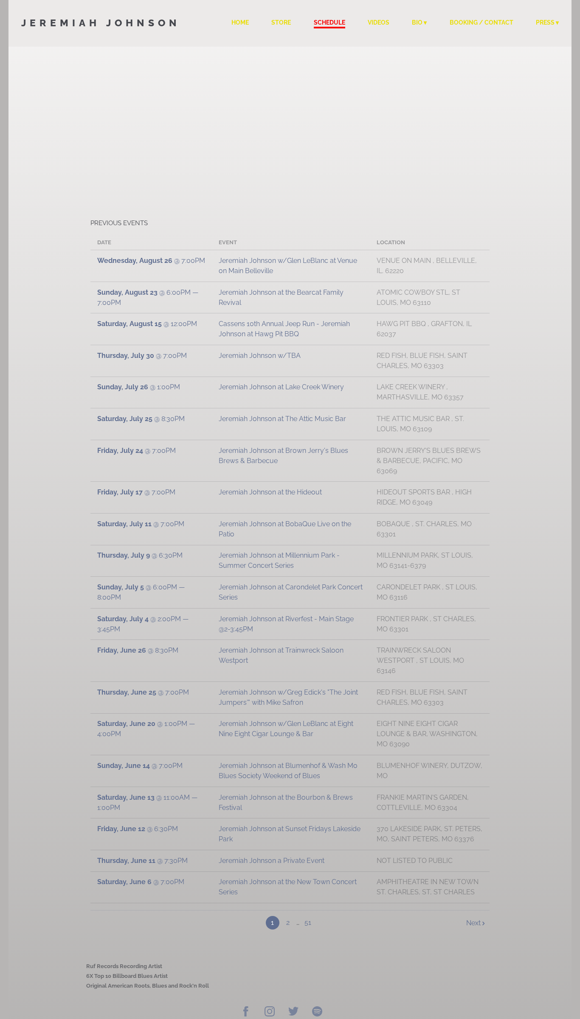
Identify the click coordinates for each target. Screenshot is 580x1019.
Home (240, 22)
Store (281, 22)
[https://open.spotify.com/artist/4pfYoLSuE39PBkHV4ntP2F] (317, 1012)
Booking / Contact (481, 22)
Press (545, 22)
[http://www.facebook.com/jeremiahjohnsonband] (246, 1012)
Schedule (329, 22)
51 (307, 922)
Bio (417, 22)
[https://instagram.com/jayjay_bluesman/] (270, 1012)
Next (473, 923)
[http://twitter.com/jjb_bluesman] (293, 1012)
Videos (378, 22)
